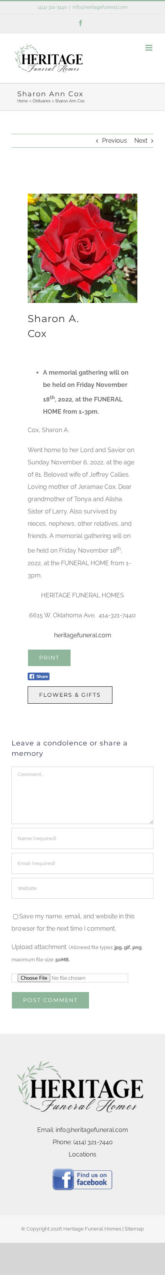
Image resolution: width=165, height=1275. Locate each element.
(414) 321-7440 (52, 7)
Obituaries (42, 101)
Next (140, 140)
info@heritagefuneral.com (100, 7)
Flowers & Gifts (70, 694)
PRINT (49, 657)
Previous (114, 140)
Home (22, 101)
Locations (82, 1154)
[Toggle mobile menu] (149, 48)
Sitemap (134, 1229)
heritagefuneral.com (82, 635)
